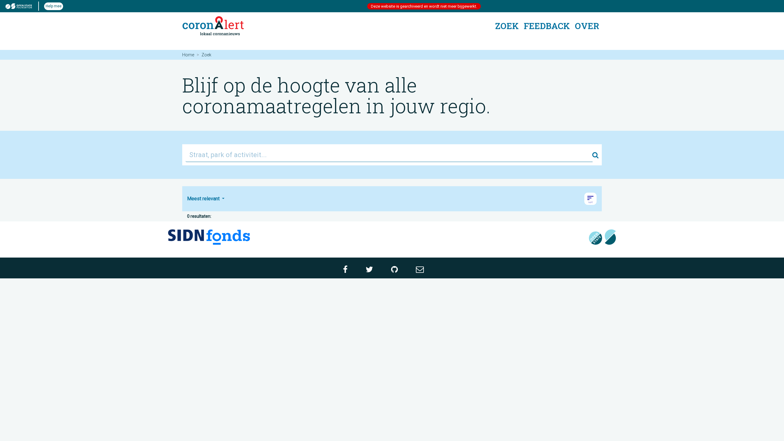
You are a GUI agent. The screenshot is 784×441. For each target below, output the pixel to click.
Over (587, 26)
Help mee (54, 6)
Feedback (547, 26)
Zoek (507, 26)
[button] (590, 198)
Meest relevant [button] (204, 199)
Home (188, 54)
